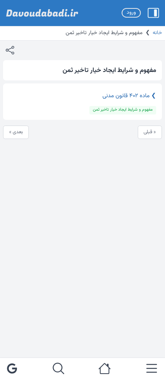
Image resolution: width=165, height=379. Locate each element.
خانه (157, 33)
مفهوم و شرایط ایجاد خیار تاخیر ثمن (123, 109)
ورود (131, 12)
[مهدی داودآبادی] (42, 13)
